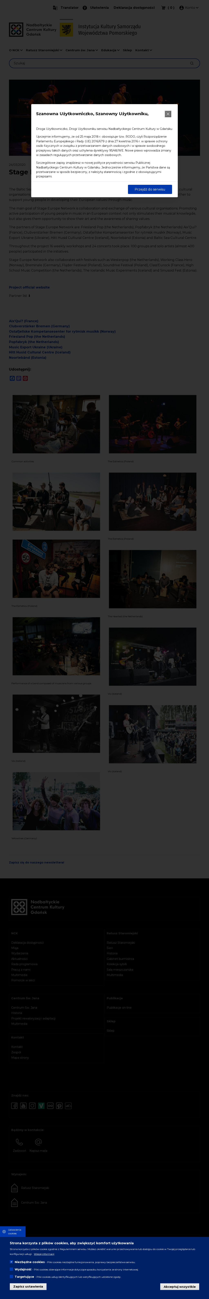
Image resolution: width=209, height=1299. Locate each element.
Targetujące (24, 1277)
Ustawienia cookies (14, 1231)
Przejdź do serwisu (150, 189)
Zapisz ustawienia (28, 1286)
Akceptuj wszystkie (180, 1286)
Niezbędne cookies (30, 1262)
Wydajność (23, 1269)
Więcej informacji (44, 1254)
